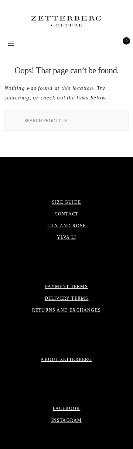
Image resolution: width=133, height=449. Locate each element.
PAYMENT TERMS (66, 286)
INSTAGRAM (66, 420)
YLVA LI (66, 237)
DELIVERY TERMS (67, 298)
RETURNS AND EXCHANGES (66, 310)
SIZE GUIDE (66, 202)
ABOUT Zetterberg (66, 359)
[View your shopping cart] (121, 43)
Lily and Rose (66, 225)
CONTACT (66, 214)
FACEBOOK (67, 408)
